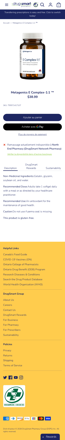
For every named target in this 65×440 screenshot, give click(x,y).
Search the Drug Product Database (22, 279)
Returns (7, 355)
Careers (7, 305)
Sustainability (53, 168)
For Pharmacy (11, 325)
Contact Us (9, 310)
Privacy (7, 350)
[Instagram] (21, 377)
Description (10, 168)
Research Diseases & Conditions (21, 274)
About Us (8, 300)
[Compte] (50, 3)
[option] (32, 14)
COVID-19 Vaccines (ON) (17, 259)
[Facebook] (10, 377)
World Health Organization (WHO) (23, 284)
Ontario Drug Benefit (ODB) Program (24, 269)
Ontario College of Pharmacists (20, 264)
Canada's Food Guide (15, 254)
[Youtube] (16, 377)
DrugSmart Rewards (31, 166)
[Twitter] (5, 377)
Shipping (8, 360)
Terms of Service (12, 365)
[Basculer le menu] (6, 5)
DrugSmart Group (13, 294)
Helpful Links (11, 248)
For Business (10, 320)
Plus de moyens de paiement (32, 134)
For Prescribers (12, 330)
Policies (7, 344)
